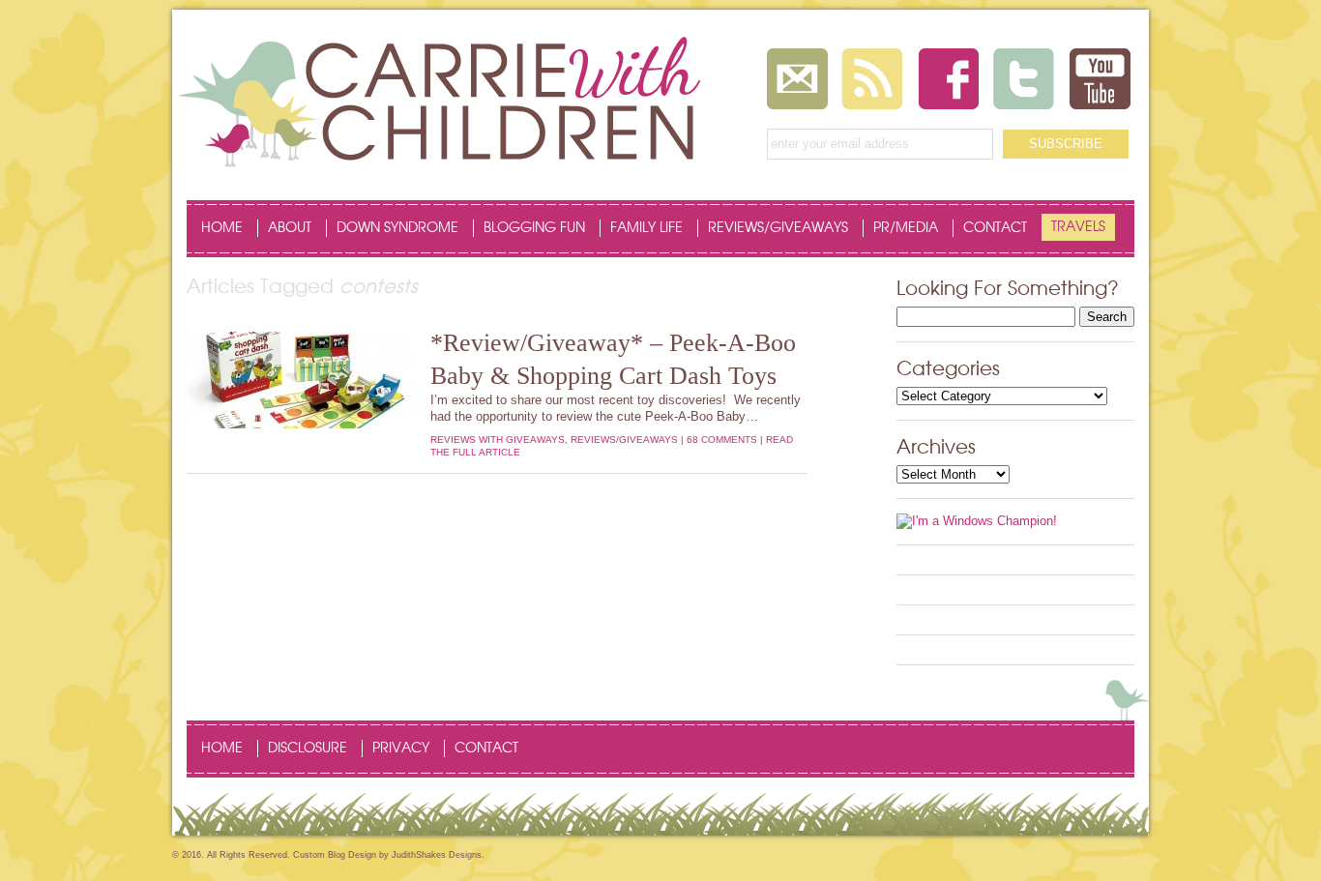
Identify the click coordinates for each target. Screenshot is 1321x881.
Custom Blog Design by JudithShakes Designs (387, 855)
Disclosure (307, 748)
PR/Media (905, 228)
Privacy (400, 748)
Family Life (646, 228)
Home (222, 228)
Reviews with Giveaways (497, 439)
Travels (1078, 227)
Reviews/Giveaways (778, 228)
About (289, 228)
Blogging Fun (534, 228)
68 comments (722, 439)
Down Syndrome (397, 228)
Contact (995, 228)
